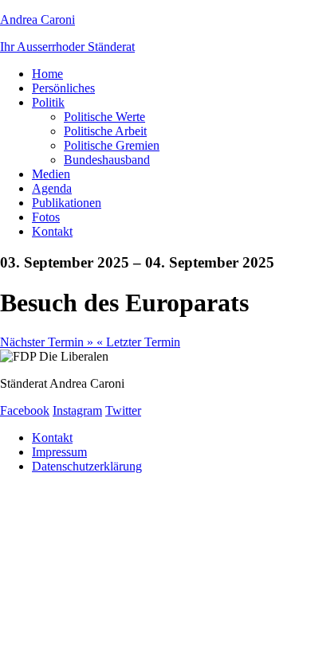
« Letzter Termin (138, 342)
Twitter (123, 410)
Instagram (77, 410)
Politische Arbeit (105, 131)
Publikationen (66, 202)
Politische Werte (104, 116)
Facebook (24, 410)
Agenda (52, 188)
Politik (48, 102)
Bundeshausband (107, 159)
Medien (51, 174)
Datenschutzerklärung (87, 466)
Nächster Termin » (48, 342)
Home (47, 73)
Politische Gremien (111, 145)
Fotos (46, 217)
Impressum (59, 452)
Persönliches (63, 88)
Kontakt (52, 231)
